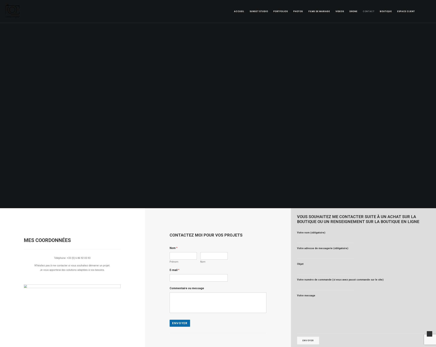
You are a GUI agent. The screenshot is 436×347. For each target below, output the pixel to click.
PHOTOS (298, 11)
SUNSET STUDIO (259, 11)
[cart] (428, 11)
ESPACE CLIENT (406, 11)
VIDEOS (340, 11)
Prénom (174, 261)
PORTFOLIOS (280, 11)
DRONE (353, 11)
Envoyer (180, 323)
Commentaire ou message (187, 288)
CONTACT (368, 11)
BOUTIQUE (386, 11)
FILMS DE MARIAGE (319, 11)
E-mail (174, 270)
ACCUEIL (239, 11)
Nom (202, 261)
